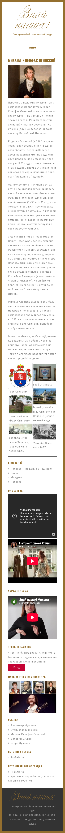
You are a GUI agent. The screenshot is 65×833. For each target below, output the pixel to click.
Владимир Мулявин (23, 725)
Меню (32, 47)
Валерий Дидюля (22, 738)
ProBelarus (18, 757)
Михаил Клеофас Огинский (31, 60)
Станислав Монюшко (24, 729)
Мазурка (16, 477)
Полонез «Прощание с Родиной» (32, 468)
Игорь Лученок (20, 743)
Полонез (16, 481)
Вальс (15, 473)
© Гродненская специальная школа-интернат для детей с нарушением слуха (32, 819)
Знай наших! (32, 22)
